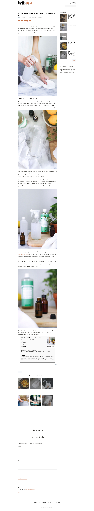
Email (19, 466)
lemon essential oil (29, 263)
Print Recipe (51, 346)
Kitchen (20, 372)
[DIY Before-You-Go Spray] (63, 37)
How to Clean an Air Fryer (71, 43)
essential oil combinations (23, 254)
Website (19, 471)
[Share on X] (22, 21)
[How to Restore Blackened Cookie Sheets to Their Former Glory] (47, 405)
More (74, 60)
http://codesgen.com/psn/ (30, 489)
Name (19, 460)
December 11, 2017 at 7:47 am (23, 485)
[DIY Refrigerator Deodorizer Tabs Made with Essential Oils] (35, 388)
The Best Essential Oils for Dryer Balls (72, 24)
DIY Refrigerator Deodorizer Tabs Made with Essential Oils (35, 390)
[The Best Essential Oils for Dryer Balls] (63, 27)
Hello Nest (27, 3)
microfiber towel (40, 330)
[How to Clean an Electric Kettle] (47, 388)
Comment (20, 446)
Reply (19, 492)
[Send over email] (30, 21)
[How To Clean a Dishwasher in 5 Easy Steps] (23, 405)
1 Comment (40, 17)
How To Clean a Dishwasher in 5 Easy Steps (23, 407)
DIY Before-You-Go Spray (72, 33)
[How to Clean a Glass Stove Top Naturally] (35, 405)
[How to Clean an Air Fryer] (23, 388)
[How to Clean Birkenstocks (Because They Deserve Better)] (63, 18)
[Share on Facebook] (19, 21)
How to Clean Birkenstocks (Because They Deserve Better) (71, 16)
